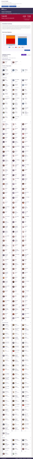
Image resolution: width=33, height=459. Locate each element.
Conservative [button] (4, 67)
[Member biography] (6, 62)
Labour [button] (4, 121)
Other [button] (3, 437)
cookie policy (14, 4)
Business (6, 13)
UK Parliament (3, 13)
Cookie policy (17, 458)
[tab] (5, 58)
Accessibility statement (29, 458)
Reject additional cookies (13, 6)
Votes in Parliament (6, 12)
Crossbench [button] (4, 77)
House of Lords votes (15, 13)
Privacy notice (24, 458)
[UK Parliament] (4, 9)
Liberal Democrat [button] (5, 322)
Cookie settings (18, 6)
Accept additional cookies (5, 6)
